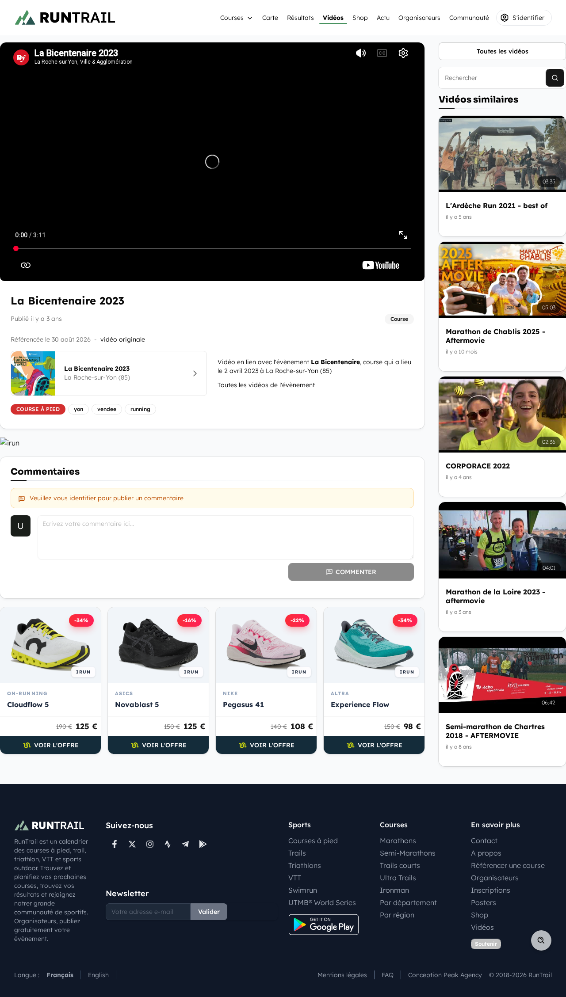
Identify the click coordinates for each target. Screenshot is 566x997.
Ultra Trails (398, 877)
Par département (408, 902)
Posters (483, 902)
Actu (383, 18)
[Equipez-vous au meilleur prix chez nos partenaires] (212, 443)
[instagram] (150, 844)
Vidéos (333, 18)
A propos (486, 853)
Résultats (300, 18)
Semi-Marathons (408, 853)
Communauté (469, 18)
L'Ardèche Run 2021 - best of (496, 205)
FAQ (388, 975)
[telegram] (185, 844)
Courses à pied (313, 840)
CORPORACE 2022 (478, 465)
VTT (294, 877)
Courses (232, 18)
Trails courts (400, 865)
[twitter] (132, 844)
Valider (209, 912)
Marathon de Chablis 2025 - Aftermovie (495, 336)
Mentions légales (342, 975)
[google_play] (203, 844)
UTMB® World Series (322, 902)
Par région (397, 914)
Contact (484, 840)
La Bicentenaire (335, 362)
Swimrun (302, 890)
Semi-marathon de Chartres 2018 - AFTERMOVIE (495, 731)
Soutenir (486, 943)
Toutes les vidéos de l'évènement (266, 385)
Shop (360, 18)
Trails (297, 853)
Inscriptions (490, 890)
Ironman (394, 890)
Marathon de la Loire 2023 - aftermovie (495, 596)
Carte (270, 18)
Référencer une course (508, 865)
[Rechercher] (555, 78)
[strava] (167, 844)
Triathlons (304, 865)
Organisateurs (419, 18)
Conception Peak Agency (445, 975)
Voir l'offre (56, 745)
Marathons (398, 840)
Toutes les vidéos (502, 51)
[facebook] (114, 844)
